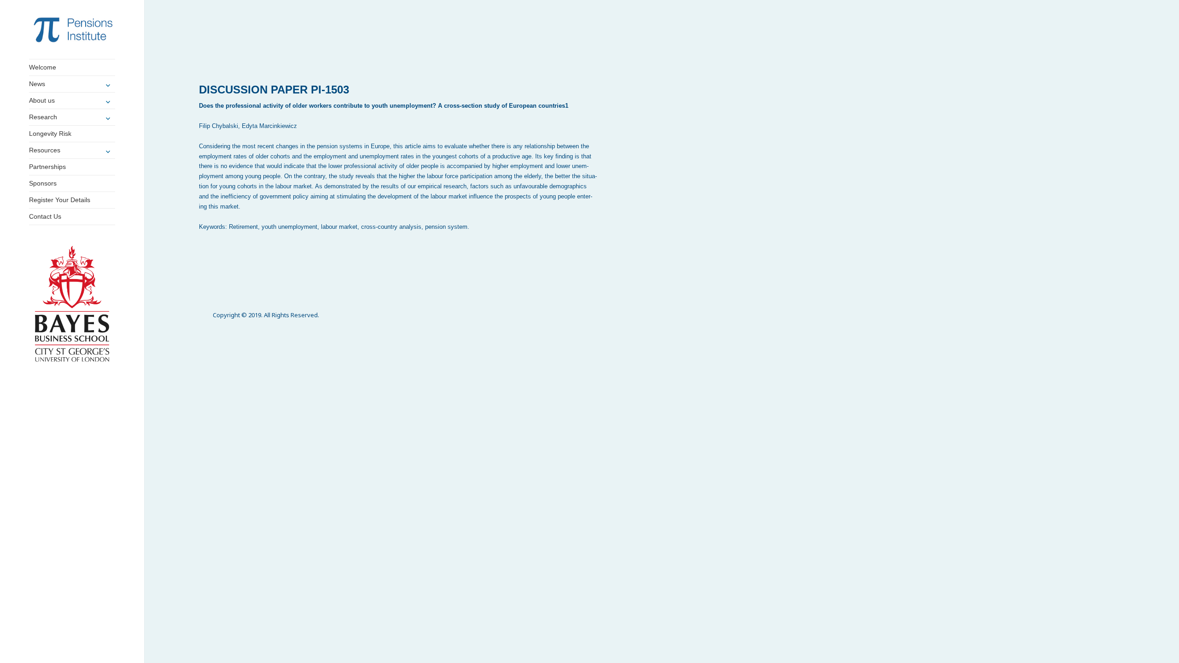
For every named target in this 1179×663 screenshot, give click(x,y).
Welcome (42, 67)
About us (42, 100)
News (37, 83)
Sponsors (43, 183)
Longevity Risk (50, 133)
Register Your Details (59, 200)
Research (43, 117)
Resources (44, 150)
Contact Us (45, 216)
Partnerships (47, 166)
